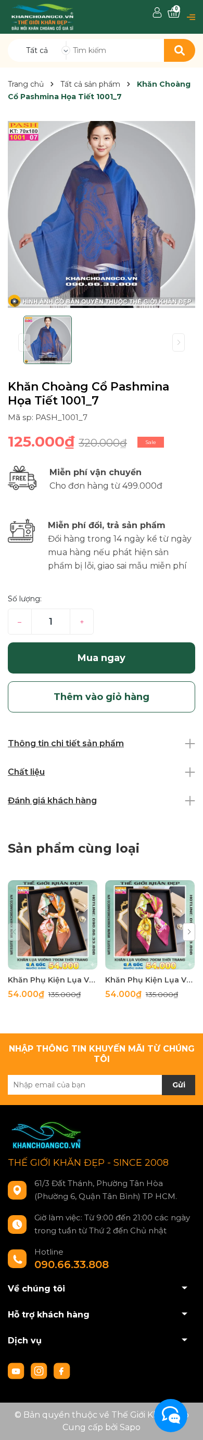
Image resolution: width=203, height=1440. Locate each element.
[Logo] (42, 16)
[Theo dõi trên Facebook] (62, 1370)
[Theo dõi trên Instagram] (40, 1370)
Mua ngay (101, 658)
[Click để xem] (101, 214)
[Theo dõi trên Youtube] (17, 1370)
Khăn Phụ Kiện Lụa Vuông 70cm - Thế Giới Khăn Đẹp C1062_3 (150, 980)
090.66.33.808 (71, 1264)
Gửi (178, 1084)
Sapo (130, 1427)
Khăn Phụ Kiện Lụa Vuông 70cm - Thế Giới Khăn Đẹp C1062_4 (52, 980)
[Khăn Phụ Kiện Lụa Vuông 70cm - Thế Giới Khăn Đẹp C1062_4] (52, 925)
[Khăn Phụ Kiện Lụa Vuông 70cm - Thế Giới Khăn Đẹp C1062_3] (150, 925)
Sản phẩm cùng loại (73, 848)
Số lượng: (25, 598)
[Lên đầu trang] (185, 1422)
